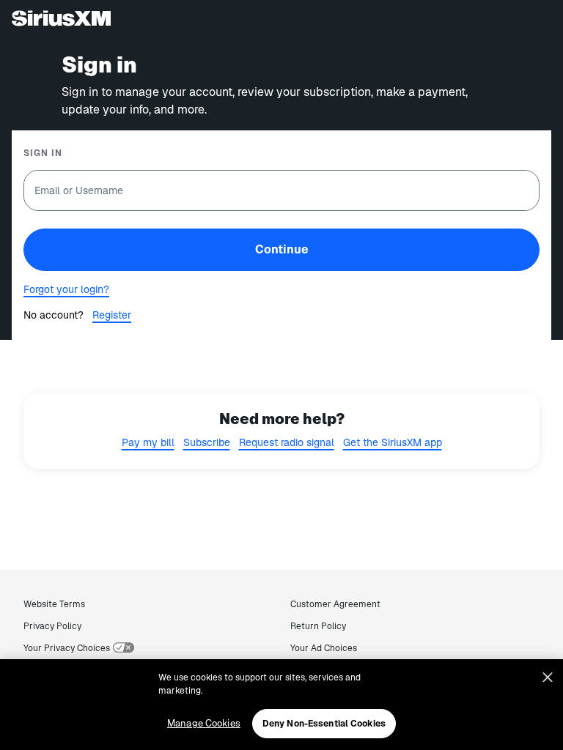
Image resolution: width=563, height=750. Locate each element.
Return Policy (318, 626)
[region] (281, 704)
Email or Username (78, 190)
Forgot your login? (66, 289)
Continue (282, 249)
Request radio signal (286, 442)
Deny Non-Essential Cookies (324, 723)
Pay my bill (148, 442)
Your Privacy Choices (66, 648)
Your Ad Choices (323, 648)
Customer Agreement (335, 604)
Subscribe (206, 442)
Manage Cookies (203, 723)
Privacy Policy (52, 626)
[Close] (547, 677)
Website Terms (54, 604)
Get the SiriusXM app (392, 442)
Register (111, 315)
